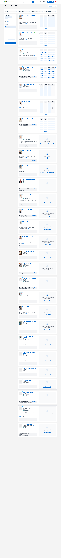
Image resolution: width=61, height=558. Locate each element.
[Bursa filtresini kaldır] (7, 18)
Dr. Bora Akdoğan (27, 380)
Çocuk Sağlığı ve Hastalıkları (27, 425)
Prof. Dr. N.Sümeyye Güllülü (29, 179)
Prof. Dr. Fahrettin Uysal (28, 150)
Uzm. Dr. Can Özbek (27, 263)
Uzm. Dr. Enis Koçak (27, 50)
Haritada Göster (34, 76)
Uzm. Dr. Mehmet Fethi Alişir (29, 321)
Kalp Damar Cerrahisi (26, 294)
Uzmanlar (16, 1)
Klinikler (21, 1)
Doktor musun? (50, 1)
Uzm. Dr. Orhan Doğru (28, 101)
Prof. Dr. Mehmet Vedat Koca (29, 278)
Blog (37, 1)
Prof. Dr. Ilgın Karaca (27, 221)
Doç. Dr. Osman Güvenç (28, 32)
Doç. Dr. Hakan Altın (27, 424)
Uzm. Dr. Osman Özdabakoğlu (29, 368)
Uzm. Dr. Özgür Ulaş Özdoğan (29, 118)
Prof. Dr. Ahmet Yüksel (28, 407)
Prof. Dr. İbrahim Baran (28, 236)
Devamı (26, 23)
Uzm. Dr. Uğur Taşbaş (28, 392)
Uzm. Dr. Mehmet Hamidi (28, 209)
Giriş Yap (44, 1)
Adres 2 (24, 107)
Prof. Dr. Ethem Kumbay (28, 251)
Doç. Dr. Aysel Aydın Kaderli (29, 136)
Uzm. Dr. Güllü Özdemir (28, 306)
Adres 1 (20, 107)
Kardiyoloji (24, 51)
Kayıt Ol (40, 1)
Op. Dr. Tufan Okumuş (28, 293)
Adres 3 (27, 107)
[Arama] (33, 2)
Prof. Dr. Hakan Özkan (28, 195)
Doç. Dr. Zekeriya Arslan (28, 67)
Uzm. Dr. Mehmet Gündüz (28, 84)
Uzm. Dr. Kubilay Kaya (28, 165)
